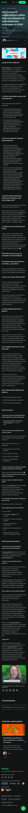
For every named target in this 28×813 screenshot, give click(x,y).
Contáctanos (17, 795)
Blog (3, 8)
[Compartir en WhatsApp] (13, 690)
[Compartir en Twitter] (6, 690)
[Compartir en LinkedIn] (10, 690)
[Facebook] (2, 777)
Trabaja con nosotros (7, 802)
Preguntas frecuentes (7, 795)
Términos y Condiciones (14, 799)
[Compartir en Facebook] (3, 690)
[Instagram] (8, 777)
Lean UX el (12, 485)
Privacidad (4, 799)
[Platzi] (4, 2)
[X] (5, 777)
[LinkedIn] (12, 777)
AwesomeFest (7, 552)
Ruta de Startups (11, 8)
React (21, 212)
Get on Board (6, 67)
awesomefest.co (7, 557)
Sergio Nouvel (17, 253)
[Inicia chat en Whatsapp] (23, 808)
